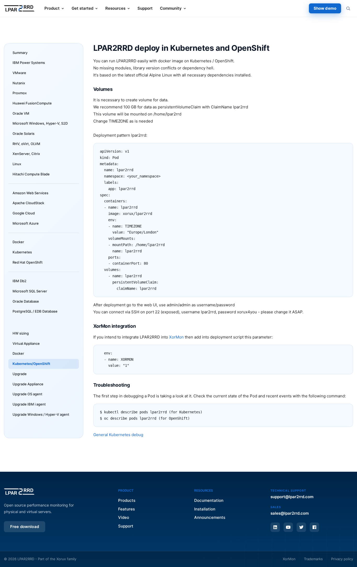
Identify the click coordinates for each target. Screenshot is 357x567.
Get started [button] (82, 8)
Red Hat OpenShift (28, 262)
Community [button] (171, 8)
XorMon (176, 337)
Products (126, 500)
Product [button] (52, 8)
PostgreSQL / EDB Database (35, 311)
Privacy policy (342, 559)
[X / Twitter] (301, 527)
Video (123, 517)
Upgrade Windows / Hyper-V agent (41, 414)
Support (145, 8)
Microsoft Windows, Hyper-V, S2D (40, 123)
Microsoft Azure (26, 223)
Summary (20, 53)
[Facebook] (314, 527)
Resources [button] (115, 8)
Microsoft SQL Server (30, 291)
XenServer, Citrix (26, 154)
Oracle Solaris (23, 133)
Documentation (208, 500)
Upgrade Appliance (28, 384)
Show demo (325, 8)
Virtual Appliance (26, 343)
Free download (24, 526)
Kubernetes (22, 252)
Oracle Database (26, 301)
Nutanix (19, 83)
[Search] (348, 8)
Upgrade (20, 374)
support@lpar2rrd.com (291, 496)
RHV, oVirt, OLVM (26, 144)
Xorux (61, 559)
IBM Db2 (19, 281)
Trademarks (313, 559)
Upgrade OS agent (27, 394)
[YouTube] (288, 527)
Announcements (209, 517)
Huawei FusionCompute (32, 103)
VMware (19, 73)
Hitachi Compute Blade (31, 174)
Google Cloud (24, 213)
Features (126, 509)
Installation (204, 509)
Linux (17, 164)
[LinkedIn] (275, 527)
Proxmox (20, 93)
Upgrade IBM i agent (29, 404)
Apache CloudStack (28, 203)
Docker (18, 242)
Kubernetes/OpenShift (31, 364)
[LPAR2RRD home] (19, 8)
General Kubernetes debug (118, 434)
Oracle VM (21, 113)
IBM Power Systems (29, 62)
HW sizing (21, 333)
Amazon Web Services (30, 193)
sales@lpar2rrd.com (289, 513)
